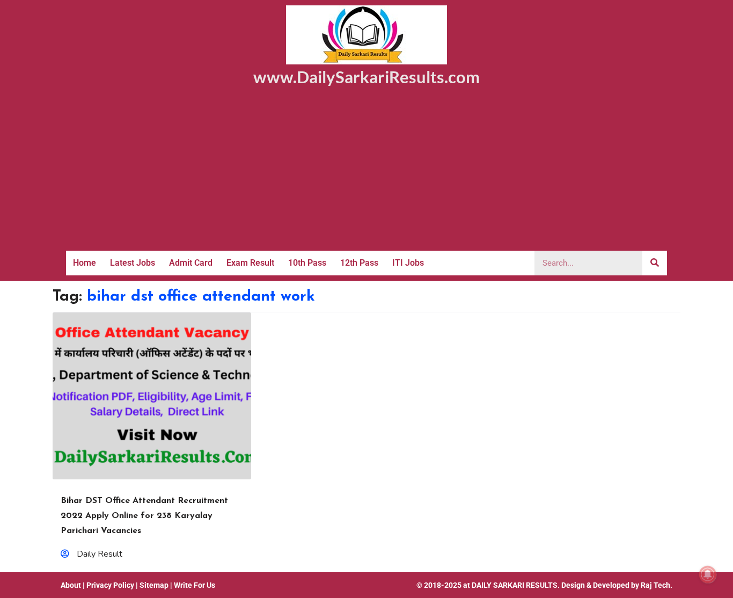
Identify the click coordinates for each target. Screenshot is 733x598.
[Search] (654, 263)
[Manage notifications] (707, 574)
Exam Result (250, 263)
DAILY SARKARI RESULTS (515, 585)
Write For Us (194, 585)
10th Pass (307, 263)
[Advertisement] (366, 170)
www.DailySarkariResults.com (366, 77)
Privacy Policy (110, 585)
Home (84, 263)
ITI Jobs (408, 263)
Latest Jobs (132, 263)
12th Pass (359, 263)
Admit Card (190, 263)
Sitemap (154, 585)
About (71, 585)
